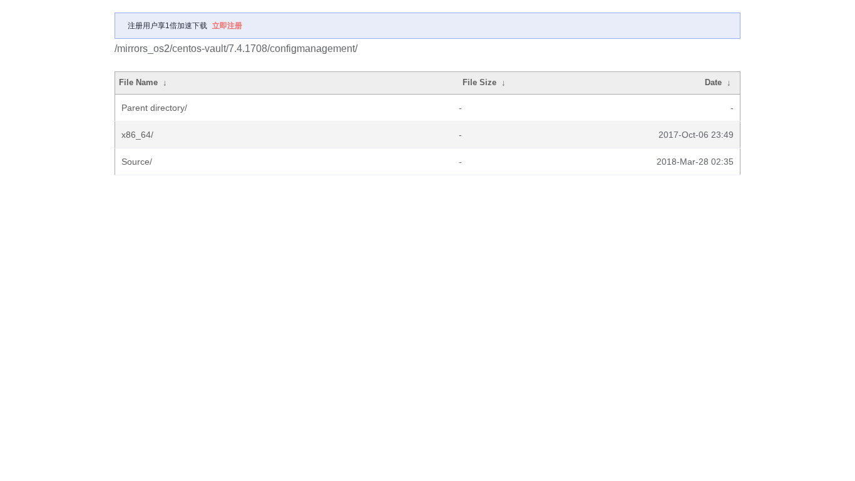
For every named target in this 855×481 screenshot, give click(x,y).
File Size (479, 82)
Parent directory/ (154, 108)
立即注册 (227, 25)
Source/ (136, 162)
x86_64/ (137, 135)
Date (713, 82)
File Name (138, 82)
